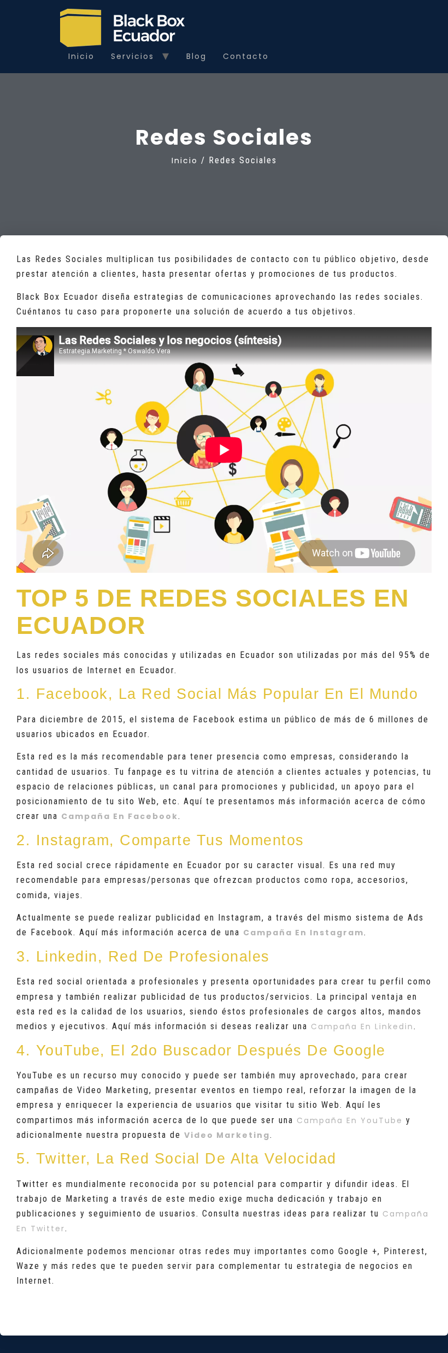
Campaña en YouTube (350, 1120)
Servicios (132, 56)
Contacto (246, 56)
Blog (196, 56)
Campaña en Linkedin (362, 1026)
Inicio (81, 56)
